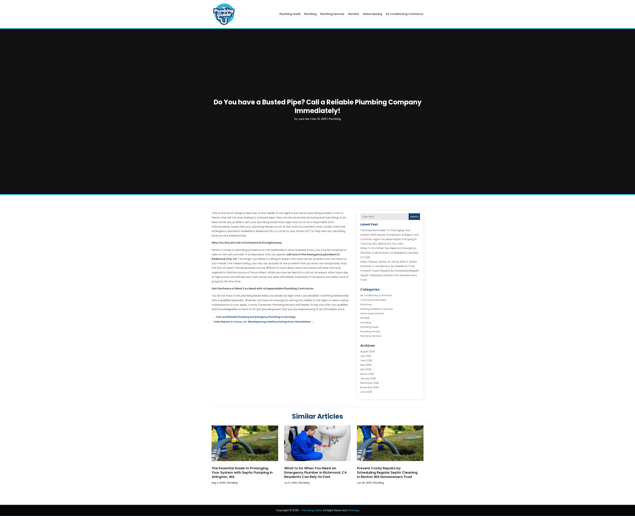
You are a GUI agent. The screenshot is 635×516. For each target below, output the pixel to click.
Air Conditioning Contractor (404, 14)
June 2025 (366, 392)
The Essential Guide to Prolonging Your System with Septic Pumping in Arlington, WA (242, 472)
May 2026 (365, 365)
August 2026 (367, 351)
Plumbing (310, 14)
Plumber (353, 14)
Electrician (366, 304)
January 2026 (368, 378)
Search (414, 216)
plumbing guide (289, 14)
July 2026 (365, 356)
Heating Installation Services (376, 309)
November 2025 (369, 387)
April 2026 (365, 369)
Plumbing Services (332, 14)
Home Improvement (372, 313)
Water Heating (372, 14)
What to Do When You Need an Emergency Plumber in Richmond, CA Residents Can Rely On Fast (389, 252)
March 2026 (367, 374)
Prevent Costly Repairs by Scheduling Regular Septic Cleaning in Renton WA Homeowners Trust (389, 275)
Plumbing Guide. (312, 510)
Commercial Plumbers (373, 300)
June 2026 (366, 360)
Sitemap (353, 510)
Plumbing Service (370, 331)
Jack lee (303, 119)
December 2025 (369, 383)
